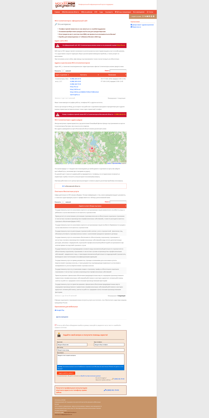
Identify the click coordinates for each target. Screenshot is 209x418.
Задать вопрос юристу (66, 373)
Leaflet (109, 163)
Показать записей (63, 71)
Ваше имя (59, 342)
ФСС (63, 186)
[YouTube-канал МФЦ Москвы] (147, 16)
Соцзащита (109, 12)
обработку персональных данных (90, 376)
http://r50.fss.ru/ (75, 89)
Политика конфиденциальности (63, 414)
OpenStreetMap (117, 163)
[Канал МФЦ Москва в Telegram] (153, 16)
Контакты (83, 75)
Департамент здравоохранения (143, 25)
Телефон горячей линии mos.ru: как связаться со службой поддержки (82, 29)
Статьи (150, 12)
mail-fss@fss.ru (75, 95)
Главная (57, 12)
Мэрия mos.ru (136, 27)
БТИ (96, 12)
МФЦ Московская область (70, 12)
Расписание (112, 75)
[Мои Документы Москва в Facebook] (149, 16)
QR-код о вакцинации (124, 12)
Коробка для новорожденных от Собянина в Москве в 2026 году (80, 37)
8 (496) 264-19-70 (75, 79)
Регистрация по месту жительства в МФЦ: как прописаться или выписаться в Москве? (87, 34)
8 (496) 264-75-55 (75, 84)
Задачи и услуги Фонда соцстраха (90, 206)
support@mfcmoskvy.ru (70, 412)
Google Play (60, 310)
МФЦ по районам (86, 12)
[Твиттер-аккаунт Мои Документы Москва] (151, 16)
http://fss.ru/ (121, 45)
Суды (101, 12)
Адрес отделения (61, 75)
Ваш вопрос (60, 352)
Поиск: (107, 71)
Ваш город (60, 347)
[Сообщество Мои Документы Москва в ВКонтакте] (145, 16)
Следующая (121, 296)
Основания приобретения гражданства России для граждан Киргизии (82, 31)
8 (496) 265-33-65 (75, 81)
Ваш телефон (98, 342)
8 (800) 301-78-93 (118, 379)
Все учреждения (138, 12)
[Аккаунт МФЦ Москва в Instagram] (143, 16)
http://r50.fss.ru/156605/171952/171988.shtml (84, 92)
